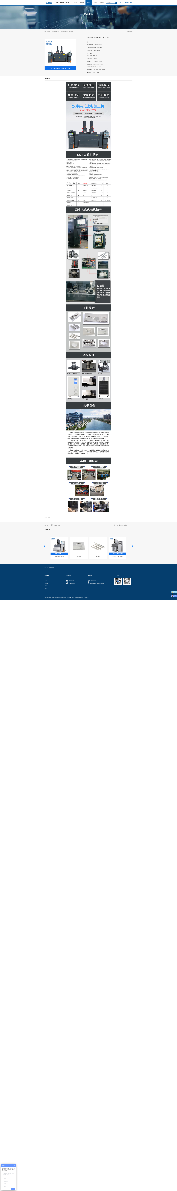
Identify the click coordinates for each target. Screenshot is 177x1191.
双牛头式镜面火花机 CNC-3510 (124, 525)
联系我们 (102, 2)
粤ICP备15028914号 (85, 597)
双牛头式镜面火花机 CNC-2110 (67, 31)
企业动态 (95, 2)
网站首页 (75, 2)
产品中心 (89, 2)
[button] (132, 546)
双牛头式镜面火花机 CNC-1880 (57, 525)
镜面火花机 (51, 567)
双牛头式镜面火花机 (55, 31)
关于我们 (82, 2)
